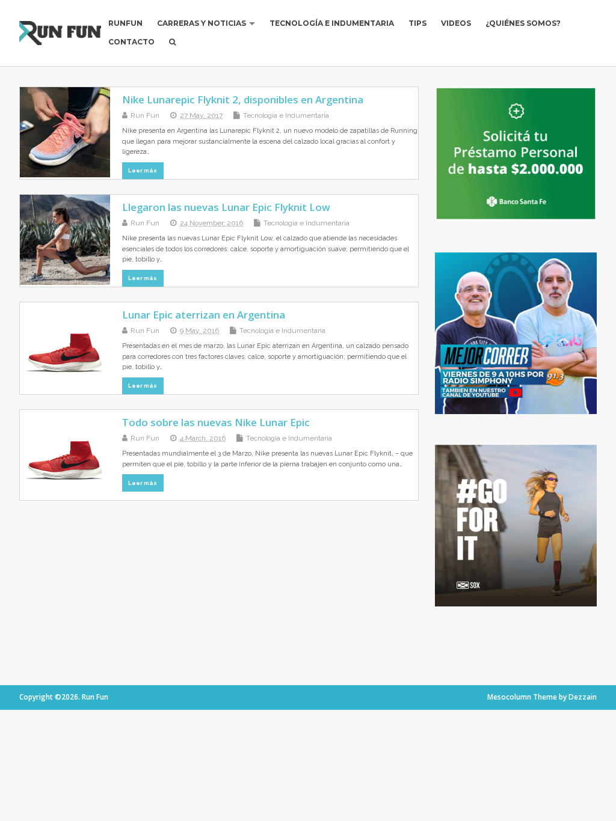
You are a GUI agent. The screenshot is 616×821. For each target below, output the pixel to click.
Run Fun (145, 115)
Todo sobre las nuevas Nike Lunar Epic (216, 422)
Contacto (131, 41)
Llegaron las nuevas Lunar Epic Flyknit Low (226, 207)
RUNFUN (125, 23)
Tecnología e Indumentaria (332, 23)
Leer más (142, 170)
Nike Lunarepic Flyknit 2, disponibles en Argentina (242, 99)
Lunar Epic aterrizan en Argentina (203, 315)
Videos (456, 23)
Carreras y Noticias (201, 23)
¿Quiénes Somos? (523, 23)
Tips (417, 23)
